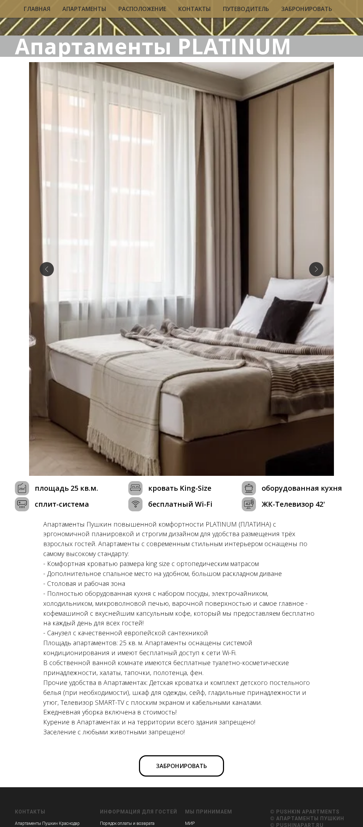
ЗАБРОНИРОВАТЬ (306, 9)
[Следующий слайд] (316, 269)
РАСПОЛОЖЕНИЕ (142, 9)
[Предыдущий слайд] (47, 269)
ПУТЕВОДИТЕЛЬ (246, 9)
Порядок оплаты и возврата (127, 823)
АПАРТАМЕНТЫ (84, 9)
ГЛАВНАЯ (37, 9)
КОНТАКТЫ (194, 9)
